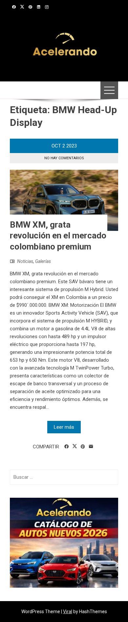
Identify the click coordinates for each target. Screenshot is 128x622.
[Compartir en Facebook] (66, 446)
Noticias (25, 261)
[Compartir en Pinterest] (83, 446)
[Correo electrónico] (91, 446)
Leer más (64, 427)
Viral (67, 611)
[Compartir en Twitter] (75, 446)
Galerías (43, 261)
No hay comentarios (64, 158)
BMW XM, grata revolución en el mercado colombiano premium (58, 236)
